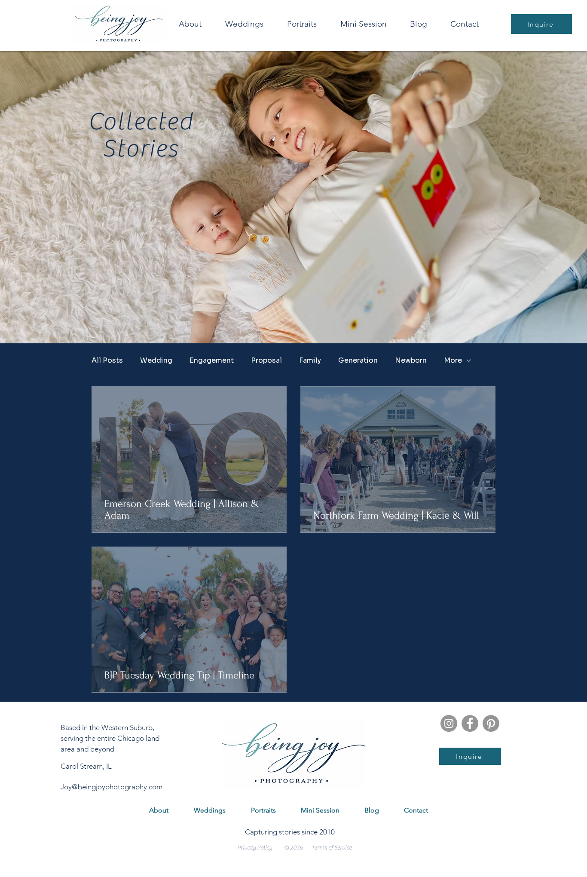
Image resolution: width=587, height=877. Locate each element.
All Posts (107, 360)
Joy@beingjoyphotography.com (111, 786)
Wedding (156, 360)
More (453, 360)
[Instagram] (448, 723)
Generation (358, 360)
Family (310, 360)
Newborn (411, 360)
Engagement (212, 360)
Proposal (266, 360)
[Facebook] (470, 723)
